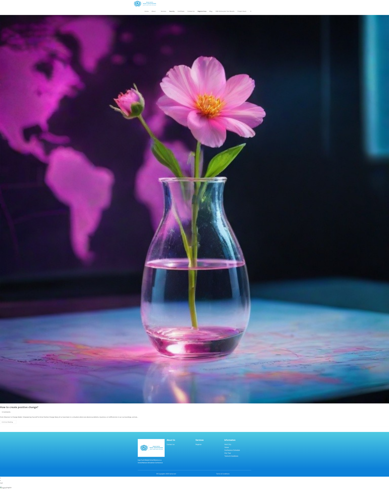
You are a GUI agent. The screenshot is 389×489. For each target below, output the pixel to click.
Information (229, 440)
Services (200, 440)
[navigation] (194, 487)
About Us (171, 440)
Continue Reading (9, 421)
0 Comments (6, 412)
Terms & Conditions (223, 474)
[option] (194, 487)
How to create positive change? (19, 407)
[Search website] (255, 11)
